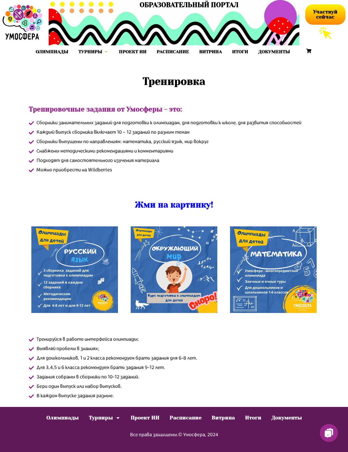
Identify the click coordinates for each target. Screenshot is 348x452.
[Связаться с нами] (329, 433)
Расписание (173, 51)
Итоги (240, 51)
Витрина (210, 51)
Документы (274, 51)
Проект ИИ (132, 51)
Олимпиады (52, 51)
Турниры (90, 51)
